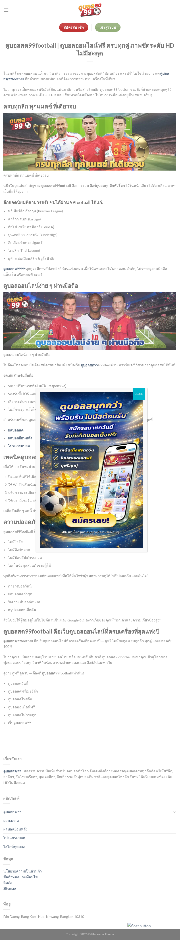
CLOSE (139, 393)
